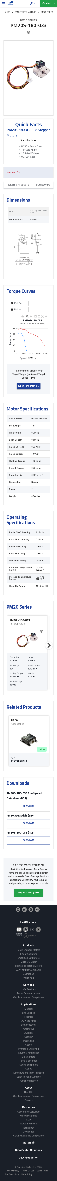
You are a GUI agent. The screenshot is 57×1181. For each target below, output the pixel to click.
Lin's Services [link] (28, 989)
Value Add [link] (28, 978)
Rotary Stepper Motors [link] (28, 950)
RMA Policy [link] (26, 1174)
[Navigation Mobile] (3, 3)
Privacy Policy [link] (12, 1171)
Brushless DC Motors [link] (29, 958)
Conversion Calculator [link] (28, 1111)
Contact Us (48, 3)
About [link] (28, 1087)
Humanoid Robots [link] (28, 1080)
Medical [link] (28, 1009)
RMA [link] (28, 1119)
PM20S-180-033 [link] (17, 219)
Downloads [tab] (43, 184)
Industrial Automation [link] (28, 1052)
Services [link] (28, 984)
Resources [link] (28, 1107)
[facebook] (30, 909)
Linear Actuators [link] (28, 954)
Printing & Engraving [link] (28, 1048)
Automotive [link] (28, 1028)
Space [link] (28, 1044)
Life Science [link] (28, 1012)
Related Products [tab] (18, 184)
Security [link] (28, 1036)
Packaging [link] (28, 1040)
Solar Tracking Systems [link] (29, 1076)
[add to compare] (28, 33)
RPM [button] (30, 358)
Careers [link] (29, 1100)
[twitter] (24, 909)
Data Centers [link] (28, 1056)
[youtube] (37, 909)
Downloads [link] (28, 1131)
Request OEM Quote (28, 892)
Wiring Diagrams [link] (28, 1115)
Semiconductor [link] (28, 1024)
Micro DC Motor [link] (28, 961)
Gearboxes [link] (28, 974)
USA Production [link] (28, 1157)
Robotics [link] (28, 1016)
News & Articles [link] (28, 1123)
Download (28, 806)
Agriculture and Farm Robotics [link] (28, 1072)
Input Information (28, 386)
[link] (10, 3)
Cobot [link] (28, 1068)
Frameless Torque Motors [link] (28, 965)
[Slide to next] (49, 645)
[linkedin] (18, 909)
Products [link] (28, 945)
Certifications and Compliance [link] (28, 997)
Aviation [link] (28, 1032)
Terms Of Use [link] (27, 1171)
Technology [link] (28, 1127)
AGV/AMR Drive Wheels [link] (28, 970)
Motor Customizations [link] (28, 993)
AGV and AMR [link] (28, 1020)
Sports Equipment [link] (28, 1064)
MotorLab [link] (28, 1142)
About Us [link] (28, 1092)
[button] (32, 3)
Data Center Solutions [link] (28, 1150)
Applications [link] (28, 1004)
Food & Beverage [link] (28, 1060)
